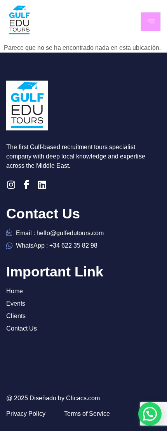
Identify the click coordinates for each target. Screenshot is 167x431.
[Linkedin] (42, 184)
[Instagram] (11, 184)
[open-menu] (151, 21)
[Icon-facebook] (26, 184)
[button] (150, 414)
